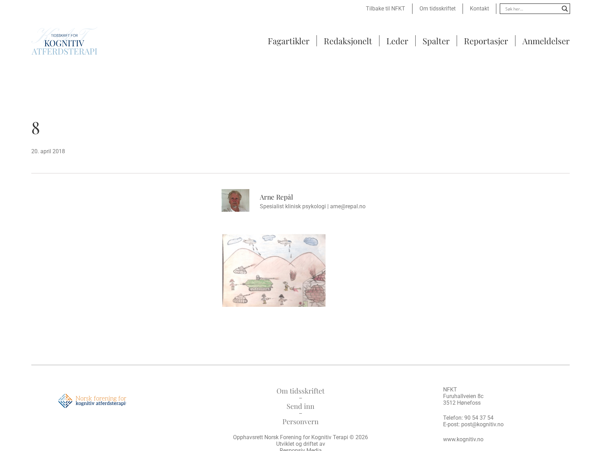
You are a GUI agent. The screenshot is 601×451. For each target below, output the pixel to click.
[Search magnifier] (565, 9)
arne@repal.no (348, 206)
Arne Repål (276, 196)
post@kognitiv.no (482, 424)
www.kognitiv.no (463, 439)
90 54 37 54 (479, 417)
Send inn (300, 406)
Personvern (300, 421)
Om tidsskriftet (300, 390)
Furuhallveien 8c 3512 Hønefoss (463, 399)
